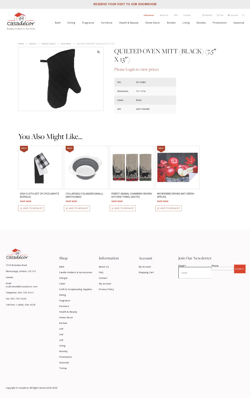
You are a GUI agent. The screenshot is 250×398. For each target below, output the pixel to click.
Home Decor (152, 22)
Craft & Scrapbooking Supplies (75, 289)
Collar (62, 283)
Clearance (149, 15)
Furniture (106, 22)
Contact (187, 15)
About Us (164, 15)
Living (186, 22)
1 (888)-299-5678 (25, 304)
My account (105, 283)
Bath (58, 22)
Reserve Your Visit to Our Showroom (125, 4)
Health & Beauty (128, 22)
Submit (240, 269)
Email (182, 265)
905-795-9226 (18, 298)
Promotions (65, 356)
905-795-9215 (25, 292)
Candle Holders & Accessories (75, 272)
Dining (71, 22)
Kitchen (171, 22)
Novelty (201, 22)
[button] (98, 52)
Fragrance (88, 22)
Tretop (63, 368)
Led (61, 328)
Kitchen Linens (48, 43)
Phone (215, 265)
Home (21, 43)
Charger (63, 277)
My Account (145, 266)
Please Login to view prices (136, 69)
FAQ (176, 15)
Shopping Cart (146, 272)
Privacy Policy (106, 289)
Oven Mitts (66, 43)
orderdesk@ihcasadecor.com (21, 286)
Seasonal (64, 362)
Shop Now (25, 201)
